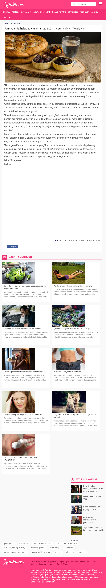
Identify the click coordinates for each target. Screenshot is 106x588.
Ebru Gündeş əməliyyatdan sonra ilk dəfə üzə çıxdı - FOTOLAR (93, 489)
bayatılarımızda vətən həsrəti (15, 552)
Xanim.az (6, 23)
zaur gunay (54, 548)
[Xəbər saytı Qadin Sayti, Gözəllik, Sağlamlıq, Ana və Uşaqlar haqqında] (13, 4)
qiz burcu (70, 552)
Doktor (6, 18)
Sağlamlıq (26, 12)
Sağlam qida (38, 12)
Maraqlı (94, 12)
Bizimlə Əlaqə (62, 564)
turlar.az (74, 540)
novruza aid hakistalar (41, 552)
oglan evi (82, 552)
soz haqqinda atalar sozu (67, 543)
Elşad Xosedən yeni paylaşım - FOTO (91, 508)
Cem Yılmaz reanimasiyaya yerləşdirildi (89, 520)
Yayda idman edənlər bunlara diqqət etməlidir (93, 528)
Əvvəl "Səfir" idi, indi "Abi (92, 497)
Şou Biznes (73, 12)
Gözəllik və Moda (11, 12)
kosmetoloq (23, 543)
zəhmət (58, 552)
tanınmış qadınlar (38, 548)
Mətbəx (49, 12)
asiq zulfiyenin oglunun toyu (15, 548)
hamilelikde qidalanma (42, 543)
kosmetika (68, 548)
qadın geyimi (9, 543)
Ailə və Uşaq (60, 12)
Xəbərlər (84, 12)
